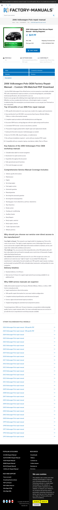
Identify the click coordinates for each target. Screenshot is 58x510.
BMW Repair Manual (9, 463)
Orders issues (34, 463)
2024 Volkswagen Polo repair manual (13, 334)
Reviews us (33, 466)
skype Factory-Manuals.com (6, 5)
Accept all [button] (36, 501)
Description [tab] (8, 78)
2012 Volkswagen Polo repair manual (13, 378)
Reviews (32, 469)
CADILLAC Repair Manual (10, 469)
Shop (17, 22)
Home (13, 22)
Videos (32, 458)
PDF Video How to (8, 485)
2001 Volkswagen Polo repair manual (13, 414)
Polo (28, 22)
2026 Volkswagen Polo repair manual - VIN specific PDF (18, 327)
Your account (7, 477)
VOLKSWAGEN (23, 22)
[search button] (53, 15)
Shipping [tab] (7, 74)
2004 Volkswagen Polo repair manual (13, 404)
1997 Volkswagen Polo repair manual (13, 429)
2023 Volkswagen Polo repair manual (13, 338)
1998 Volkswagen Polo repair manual (13, 425)
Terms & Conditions (38, 497)
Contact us (33, 460)
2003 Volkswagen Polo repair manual (13, 407)
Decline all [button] (44, 501)
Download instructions (10, 480)
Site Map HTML (7, 488)
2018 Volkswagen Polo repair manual (13, 356)
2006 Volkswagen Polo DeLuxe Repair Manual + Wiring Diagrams (39, 30)
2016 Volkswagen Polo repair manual (13, 363)
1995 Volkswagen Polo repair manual (13, 436)
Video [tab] (6, 70)
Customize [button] (36, 504)
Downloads (33, 455)
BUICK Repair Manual (9, 466)
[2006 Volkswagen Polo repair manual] (13, 37)
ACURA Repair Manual (9, 455)
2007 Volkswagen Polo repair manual (13, 396)
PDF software (7, 482)
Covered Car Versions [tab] (36, 70)
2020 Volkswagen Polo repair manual (13, 349)
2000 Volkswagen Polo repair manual (13, 418)
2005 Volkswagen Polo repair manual (13, 400)
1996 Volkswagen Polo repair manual (13, 433)
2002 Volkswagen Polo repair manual (13, 411)
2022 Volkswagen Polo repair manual (13, 342)
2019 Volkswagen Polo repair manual (13, 353)
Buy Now (34, 50)
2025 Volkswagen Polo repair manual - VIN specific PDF (18, 331)
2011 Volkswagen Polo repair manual (13, 382)
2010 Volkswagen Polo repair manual (13, 385)
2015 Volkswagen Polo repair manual (13, 367)
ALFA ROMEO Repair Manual (11, 458)
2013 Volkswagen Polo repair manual (13, 374)
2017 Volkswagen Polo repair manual (13, 360)
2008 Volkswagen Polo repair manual (13, 393)
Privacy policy (45, 496)
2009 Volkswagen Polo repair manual (13, 389)
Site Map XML (7, 491)
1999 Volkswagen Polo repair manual (13, 422)
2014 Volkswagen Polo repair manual (13, 371)
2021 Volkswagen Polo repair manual (13, 345)
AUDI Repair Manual (9, 460)
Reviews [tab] (33, 74)
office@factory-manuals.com (9, 5)
